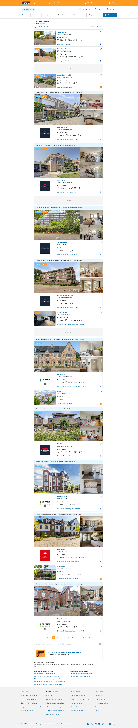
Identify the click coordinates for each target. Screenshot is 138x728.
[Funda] (25, 3)
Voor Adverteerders (101, 703)
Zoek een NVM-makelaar (29, 703)
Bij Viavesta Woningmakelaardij (67, 579)
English (114, 724)
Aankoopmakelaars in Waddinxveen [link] (81, 674)
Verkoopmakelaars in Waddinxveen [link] (81, 676)
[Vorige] (47, 637)
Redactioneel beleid (101, 707)
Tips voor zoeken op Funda (55, 711)
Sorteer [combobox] (96, 27)
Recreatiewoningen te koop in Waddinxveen (48, 684)
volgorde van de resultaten (57, 644)
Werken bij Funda (100, 699)
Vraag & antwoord (27, 711)
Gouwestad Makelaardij (64, 87)
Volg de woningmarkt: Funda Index (32, 707)
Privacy (38, 724)
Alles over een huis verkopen (55, 703)
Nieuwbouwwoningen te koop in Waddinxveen (49, 679)
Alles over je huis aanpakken (55, 707)
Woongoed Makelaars (64, 44)
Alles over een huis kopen (54, 699)
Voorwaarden (47, 724)
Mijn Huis (49, 695)
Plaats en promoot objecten (80, 699)
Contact (97, 711)
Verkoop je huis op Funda (29, 695)
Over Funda (99, 695)
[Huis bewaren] (101, 32)
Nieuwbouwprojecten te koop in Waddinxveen (49, 681)
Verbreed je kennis (77, 707)
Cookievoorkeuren (67, 724)
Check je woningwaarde (29, 699)
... (79, 637)
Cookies (56, 724)
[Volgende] (89, 637)
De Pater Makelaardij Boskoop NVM (69, 509)
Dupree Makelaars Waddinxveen (67, 139)
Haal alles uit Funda (52, 714)
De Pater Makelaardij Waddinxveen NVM (70, 387)
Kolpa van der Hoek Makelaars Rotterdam (70, 324)
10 (83, 637)
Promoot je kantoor (77, 703)
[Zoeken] (80, 9)
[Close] (33, 9)
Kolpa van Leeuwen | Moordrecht (68, 562)
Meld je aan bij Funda (78, 695)
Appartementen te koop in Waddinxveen (47, 676)
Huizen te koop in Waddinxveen (44, 674)
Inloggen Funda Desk (78, 711)
